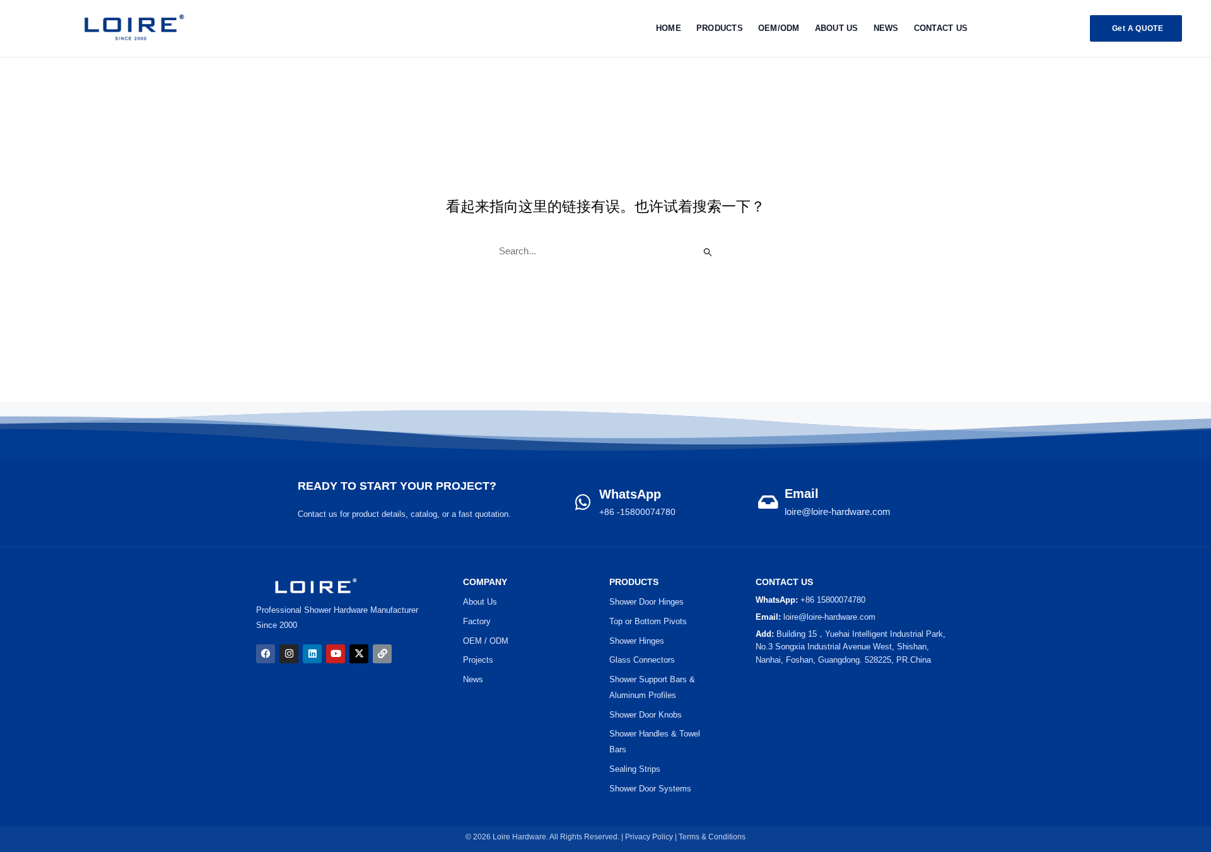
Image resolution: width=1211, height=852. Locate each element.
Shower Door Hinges (646, 601)
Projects (478, 660)
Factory (477, 621)
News (886, 28)
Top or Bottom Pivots (648, 621)
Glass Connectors (642, 660)
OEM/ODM (779, 28)
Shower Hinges (636, 641)
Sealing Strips (634, 769)
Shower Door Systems (650, 788)
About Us (836, 28)
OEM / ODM (485, 641)
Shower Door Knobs (645, 714)
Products (719, 28)
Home (668, 28)
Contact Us (941, 28)
